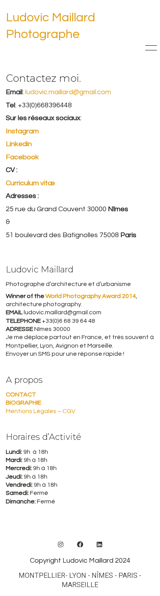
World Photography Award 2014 (90, 296)
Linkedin (19, 144)
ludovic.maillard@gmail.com (68, 92)
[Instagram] (60, 544)
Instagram (22, 131)
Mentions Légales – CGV (40, 411)
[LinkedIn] (99, 544)
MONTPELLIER (42, 575)
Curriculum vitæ (30, 183)
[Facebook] (80, 544)
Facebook (22, 157)
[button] (149, 48)
